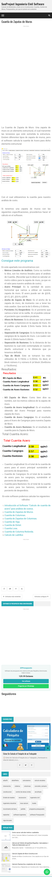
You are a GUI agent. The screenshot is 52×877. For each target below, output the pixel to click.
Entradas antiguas (41, 596)
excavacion (22, 797)
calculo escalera (40, 780)
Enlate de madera (9, 797)
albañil (5, 780)
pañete (23, 809)
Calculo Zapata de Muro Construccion (25, 854)
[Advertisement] (26, 48)
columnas (27, 786)
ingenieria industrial (9, 803)
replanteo (6, 815)
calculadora (26, 780)
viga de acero (7, 820)
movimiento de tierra (10, 809)
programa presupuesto (36, 809)
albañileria (15, 780)
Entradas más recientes (13, 596)
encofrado (38, 792)
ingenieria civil (35, 797)
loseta (34, 803)
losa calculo (24, 803)
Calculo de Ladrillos (14, 535)
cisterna (17, 786)
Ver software (26, 681)
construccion (7, 792)
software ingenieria (19, 815)
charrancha (7, 786)
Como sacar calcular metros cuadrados (25, 832)
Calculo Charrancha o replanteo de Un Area (26, 864)
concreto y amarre (41, 786)
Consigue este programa (17, 260)
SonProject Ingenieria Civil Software (22, 4)
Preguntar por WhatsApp (26, 686)
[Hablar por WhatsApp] (47, 872)
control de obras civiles (23, 792)
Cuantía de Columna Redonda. (19, 531)
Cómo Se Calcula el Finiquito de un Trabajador (20, 753)
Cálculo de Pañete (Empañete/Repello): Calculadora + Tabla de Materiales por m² (30, 844)
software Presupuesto (37, 815)
